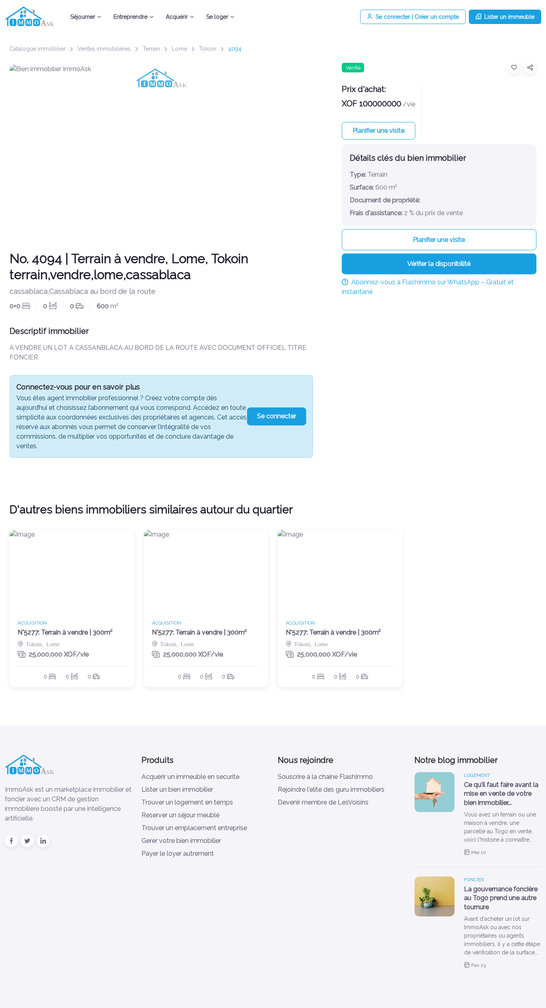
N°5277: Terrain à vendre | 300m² (65, 632)
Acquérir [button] (177, 17)
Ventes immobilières (104, 49)
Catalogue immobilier (38, 49)
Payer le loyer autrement (177, 853)
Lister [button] (509, 17)
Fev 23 (478, 965)
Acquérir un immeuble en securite (190, 776)
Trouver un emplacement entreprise (194, 828)
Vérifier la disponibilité (438, 263)
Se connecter (276, 416)
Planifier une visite (379, 130)
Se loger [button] (217, 17)
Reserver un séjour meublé (180, 815)
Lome (179, 49)
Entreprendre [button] (130, 17)
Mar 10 (478, 852)
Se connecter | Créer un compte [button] (417, 17)
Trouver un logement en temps (187, 802)
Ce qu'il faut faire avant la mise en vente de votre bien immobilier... (501, 793)
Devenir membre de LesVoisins (323, 802)
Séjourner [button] (82, 17)
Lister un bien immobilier (177, 789)
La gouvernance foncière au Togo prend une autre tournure (501, 898)
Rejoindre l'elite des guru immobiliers (331, 789)
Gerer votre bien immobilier (181, 840)
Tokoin (207, 49)
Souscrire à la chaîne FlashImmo (325, 776)
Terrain (151, 49)
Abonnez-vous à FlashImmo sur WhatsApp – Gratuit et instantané (428, 286)
